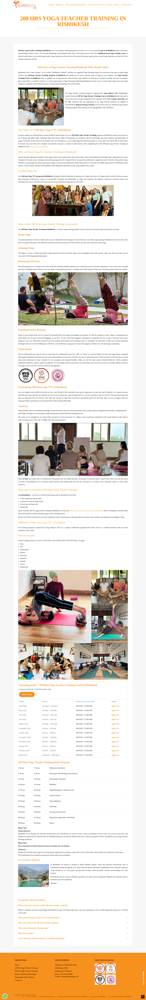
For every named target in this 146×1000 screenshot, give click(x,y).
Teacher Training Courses (100, 5)
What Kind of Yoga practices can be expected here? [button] (39, 918)
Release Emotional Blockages (25, 974)
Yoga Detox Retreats (76, 5)
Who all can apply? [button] (26, 933)
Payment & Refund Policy (47, 996)
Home (51, 5)
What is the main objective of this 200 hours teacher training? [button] (43, 905)
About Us (60, 5)
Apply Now (27, 695)
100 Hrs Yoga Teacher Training (26, 968)
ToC (23, 996)
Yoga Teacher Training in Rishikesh (120, 996)
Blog (117, 5)
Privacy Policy (31, 996)
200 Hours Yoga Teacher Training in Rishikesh (72, 996)
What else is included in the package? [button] (33, 928)
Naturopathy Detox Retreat (24, 977)
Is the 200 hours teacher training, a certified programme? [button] (41, 938)
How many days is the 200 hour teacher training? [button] (38, 923)
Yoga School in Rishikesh (39, 147)
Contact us (126, 5)
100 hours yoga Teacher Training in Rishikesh (86, 511)
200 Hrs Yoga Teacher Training (26, 971)
